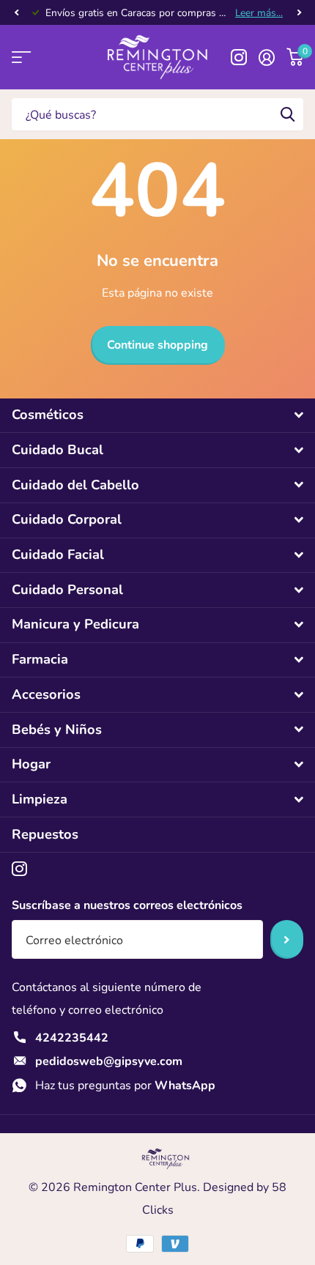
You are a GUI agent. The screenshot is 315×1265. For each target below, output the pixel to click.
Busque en (287, 114)
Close (157, 415)
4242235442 (71, 1038)
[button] (16, 13)
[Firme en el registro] (267, 57)
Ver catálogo (20, 57)
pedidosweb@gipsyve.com (108, 1061)
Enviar (286, 939)
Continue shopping (157, 345)
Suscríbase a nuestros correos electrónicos (127, 905)
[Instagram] (19, 869)
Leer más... (259, 13)
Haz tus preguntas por (125, 1085)
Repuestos (45, 834)
